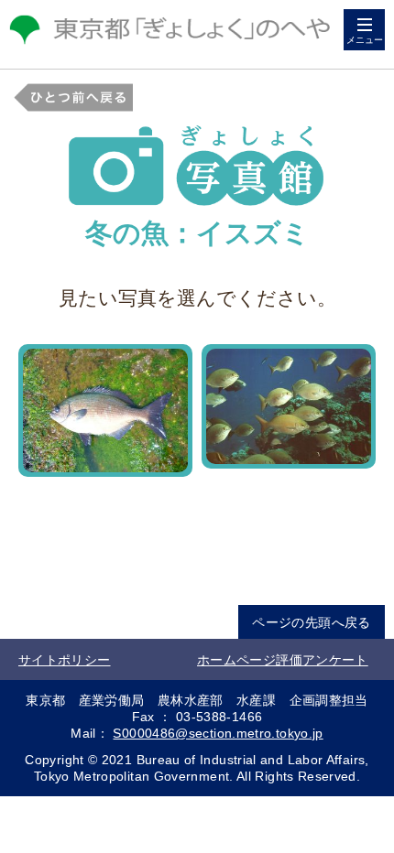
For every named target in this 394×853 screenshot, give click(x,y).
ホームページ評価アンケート (282, 660)
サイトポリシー (64, 660)
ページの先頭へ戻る (311, 622)
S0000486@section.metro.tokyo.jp (218, 733)
